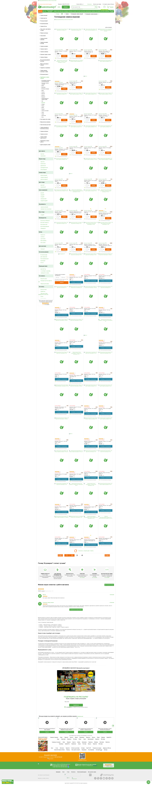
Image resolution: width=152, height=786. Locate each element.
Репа (43, 117)
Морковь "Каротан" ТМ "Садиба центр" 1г (61, 181)
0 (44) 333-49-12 (56, 765)
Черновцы (61, 743)
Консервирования (45, 258)
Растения (103, 11)
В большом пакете (44, 74)
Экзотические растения (45, 124)
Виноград (62, 11)
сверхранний (43, 198)
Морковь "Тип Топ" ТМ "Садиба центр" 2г (76, 148)
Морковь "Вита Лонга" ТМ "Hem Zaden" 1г (76, 278)
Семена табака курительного (43, 137)
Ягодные (75, 11)
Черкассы (88, 737)
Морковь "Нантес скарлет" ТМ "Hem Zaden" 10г (75, 376)
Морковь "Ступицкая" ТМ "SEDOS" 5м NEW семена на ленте (61, 150)
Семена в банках (44, 57)
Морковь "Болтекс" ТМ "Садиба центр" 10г (105, 506)
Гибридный (43, 228)
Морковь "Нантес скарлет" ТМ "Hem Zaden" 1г (90, 507)
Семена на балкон (44, 131)
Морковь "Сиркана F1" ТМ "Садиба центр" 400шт (104, 116)
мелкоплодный (44, 175)
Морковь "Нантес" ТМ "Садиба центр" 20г (105, 409)
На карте (95, 765)
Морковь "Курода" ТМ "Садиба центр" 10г (90, 148)
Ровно (80, 739)
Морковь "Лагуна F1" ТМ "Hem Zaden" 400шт (75, 342)
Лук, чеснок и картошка (50, 11)
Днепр (76, 737)
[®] (47, 8)
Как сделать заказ (92, 772)
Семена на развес (44, 46)
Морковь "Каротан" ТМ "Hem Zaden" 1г (104, 310)
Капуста (43, 95)
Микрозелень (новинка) (45, 122)
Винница (103, 737)
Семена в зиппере (44, 51)
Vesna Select (43, 35)
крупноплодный (44, 179)
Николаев (63, 739)
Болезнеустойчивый (45, 220)
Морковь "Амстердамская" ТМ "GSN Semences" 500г (105, 539)
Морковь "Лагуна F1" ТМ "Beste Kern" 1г (61, 116)
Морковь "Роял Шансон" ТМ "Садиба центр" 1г (89, 442)
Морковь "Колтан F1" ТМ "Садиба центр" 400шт (76, 117)
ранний (42, 192)
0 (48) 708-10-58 (56, 766)
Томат (43, 112)
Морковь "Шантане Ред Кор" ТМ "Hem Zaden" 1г (105, 343)
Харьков (66, 737)
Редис (43, 107)
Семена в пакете (44, 49)
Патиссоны (44, 115)
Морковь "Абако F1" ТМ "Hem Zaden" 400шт (90, 309)
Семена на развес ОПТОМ (44, 43)
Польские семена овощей (45, 84)
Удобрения (107, 11)
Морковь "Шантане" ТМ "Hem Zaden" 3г (90, 473)
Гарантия (68, 748)
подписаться (76, 705)
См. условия (82, 577)
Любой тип (43, 291)
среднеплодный (44, 177)
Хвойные (93, 11)
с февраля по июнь (45, 272)
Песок (42, 296)
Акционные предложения (45, 4)
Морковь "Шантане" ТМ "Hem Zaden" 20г (104, 375)
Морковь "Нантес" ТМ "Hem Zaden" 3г (104, 473)
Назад (57, 14)
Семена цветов (43, 18)
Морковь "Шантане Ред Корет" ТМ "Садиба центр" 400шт (61, 84)
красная (42, 153)
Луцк (58, 739)
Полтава (75, 739)
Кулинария (43, 260)
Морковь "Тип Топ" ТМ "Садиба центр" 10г (90, 212)
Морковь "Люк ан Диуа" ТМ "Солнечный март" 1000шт (104, 52)
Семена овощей (43, 15)
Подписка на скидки (97, 748)
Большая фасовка (44, 23)
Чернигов (97, 739)
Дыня (43, 90)
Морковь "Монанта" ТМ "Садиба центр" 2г (90, 116)
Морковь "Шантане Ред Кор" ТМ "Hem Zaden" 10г (76, 506)
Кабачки (43, 93)
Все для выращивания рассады (45, 60)
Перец (43, 105)
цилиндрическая (44, 167)
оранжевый (43, 187)
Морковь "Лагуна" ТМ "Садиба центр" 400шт (61, 475)
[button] (90, 208)
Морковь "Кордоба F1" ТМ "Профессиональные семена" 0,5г (90, 245)
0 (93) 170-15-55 (63, 765)
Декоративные (88, 11)
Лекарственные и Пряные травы (45, 99)
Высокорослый (44, 224)
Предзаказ (84, 749)
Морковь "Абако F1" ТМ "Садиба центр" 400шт (90, 181)
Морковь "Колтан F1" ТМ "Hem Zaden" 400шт (105, 276)
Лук (42, 101)
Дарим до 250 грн (107, 748)
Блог (52, 748)
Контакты (62, 748)
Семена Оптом (43, 26)
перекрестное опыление (46, 209)
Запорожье (82, 737)
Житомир (103, 739)
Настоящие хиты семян (45, 119)
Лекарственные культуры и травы (44, 71)
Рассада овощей (43, 20)
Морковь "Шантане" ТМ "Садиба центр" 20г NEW (61, 539)
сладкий (42, 214)
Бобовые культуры (45, 88)
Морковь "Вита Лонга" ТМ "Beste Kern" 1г (76, 245)
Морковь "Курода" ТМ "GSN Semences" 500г (60, 212)
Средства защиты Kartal (59, 749)
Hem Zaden (43, 242)
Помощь (68, 749)
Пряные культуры (44, 33)
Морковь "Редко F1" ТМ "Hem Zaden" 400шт (75, 408)
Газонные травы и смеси (45, 54)
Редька (43, 109)
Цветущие (83, 11)
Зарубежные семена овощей (44, 78)
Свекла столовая (45, 110)
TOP (45, 11)
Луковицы (66, 11)
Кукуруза (43, 96)
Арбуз (43, 85)
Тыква (43, 113)
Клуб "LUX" (88, 748)
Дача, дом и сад (112, 11)
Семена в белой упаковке (43, 39)
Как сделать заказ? (76, 749)
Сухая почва (43, 298)
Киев (61, 737)
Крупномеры (98, 11)
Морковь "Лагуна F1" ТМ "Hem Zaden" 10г (61, 375)
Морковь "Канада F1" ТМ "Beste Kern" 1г (61, 52)
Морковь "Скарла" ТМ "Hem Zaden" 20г (89, 375)
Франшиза (89, 4)
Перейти (62, 282)
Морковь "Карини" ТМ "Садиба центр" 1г (105, 148)
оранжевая (43, 155)
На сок (42, 262)
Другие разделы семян (45, 144)
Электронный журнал (81, 772)
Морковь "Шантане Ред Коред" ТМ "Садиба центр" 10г (105, 214)
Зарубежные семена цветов (44, 141)
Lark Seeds (43, 238)
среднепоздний (44, 200)
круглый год (43, 268)
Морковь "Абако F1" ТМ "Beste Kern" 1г (76, 52)
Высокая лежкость (45, 222)
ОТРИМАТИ (8, 777)
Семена (55, 11)
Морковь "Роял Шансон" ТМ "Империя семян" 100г (60, 408)
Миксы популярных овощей (44, 64)
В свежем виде (44, 254)
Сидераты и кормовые (45, 67)
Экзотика (79, 11)
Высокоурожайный (45, 226)
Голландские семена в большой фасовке (46, 81)
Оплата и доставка (97, 4)
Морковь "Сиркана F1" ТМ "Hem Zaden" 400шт (61, 343)
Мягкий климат (44, 278)
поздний (42, 196)
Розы (58, 11)
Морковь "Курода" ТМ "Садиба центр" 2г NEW (105, 181)
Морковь (43, 102)
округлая (42, 161)
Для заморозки (44, 256)
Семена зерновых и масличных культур (44, 128)
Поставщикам (91, 749)
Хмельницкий (90, 739)
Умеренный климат (45, 283)
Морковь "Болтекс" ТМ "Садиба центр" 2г (90, 409)
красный (42, 185)
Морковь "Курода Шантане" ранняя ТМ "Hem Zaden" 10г (89, 540)
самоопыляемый (44, 207)
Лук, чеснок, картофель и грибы (45, 29)
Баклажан (43, 87)
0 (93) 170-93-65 (65, 4)
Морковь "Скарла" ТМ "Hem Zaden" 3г (60, 507)
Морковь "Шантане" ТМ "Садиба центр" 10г (105, 83)
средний (42, 194)
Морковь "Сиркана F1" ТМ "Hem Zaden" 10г (90, 276)
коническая (43, 163)
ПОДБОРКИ (40, 11)
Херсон (93, 737)
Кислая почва (44, 289)
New (43, 11)
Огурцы (43, 104)
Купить (64, 56)
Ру (99, 7)
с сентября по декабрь (45, 270)
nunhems (42, 236)
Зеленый (42, 249)
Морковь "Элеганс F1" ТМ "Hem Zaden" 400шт (61, 442)
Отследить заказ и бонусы (108, 4)
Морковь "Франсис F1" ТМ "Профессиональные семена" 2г (105, 245)
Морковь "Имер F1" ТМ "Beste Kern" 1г (61, 245)
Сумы (84, 739)
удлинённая (43, 165)
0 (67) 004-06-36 (64, 766)
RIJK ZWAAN (43, 240)
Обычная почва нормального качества (43, 294)
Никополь (69, 739)
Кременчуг (74, 743)
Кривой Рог (109, 737)
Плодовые (70, 11)
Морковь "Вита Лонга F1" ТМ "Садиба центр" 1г (75, 83)
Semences (43, 234)
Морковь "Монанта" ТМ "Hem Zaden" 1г (60, 310)
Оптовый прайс (99, 749)
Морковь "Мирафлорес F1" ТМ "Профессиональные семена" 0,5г (75, 212)
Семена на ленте (44, 134)
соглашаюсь (69, 707)
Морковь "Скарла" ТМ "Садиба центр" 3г (105, 442)
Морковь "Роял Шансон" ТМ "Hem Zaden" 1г (76, 309)
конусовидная (44, 169)
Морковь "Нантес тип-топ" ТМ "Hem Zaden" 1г (75, 540)
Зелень (43, 92)
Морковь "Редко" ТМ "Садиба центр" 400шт (75, 475)
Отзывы (83, 748)
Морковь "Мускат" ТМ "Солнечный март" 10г (88, 52)
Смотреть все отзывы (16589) (76, 609)
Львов (98, 737)
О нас (57, 748)
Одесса (71, 737)
